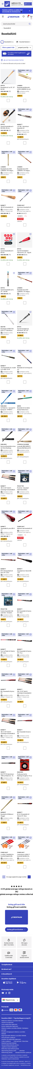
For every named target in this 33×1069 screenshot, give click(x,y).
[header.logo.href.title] (13, 17)
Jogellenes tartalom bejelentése (9, 1047)
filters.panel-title (8, 47)
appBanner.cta (28, 4)
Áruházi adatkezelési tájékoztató (9, 1026)
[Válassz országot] (10, 1000)
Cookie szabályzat (6, 1041)
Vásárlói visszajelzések (7, 1022)
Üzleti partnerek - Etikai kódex (21, 1041)
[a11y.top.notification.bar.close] (30, 11)
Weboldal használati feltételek (8, 1043)
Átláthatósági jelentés (6, 1052)
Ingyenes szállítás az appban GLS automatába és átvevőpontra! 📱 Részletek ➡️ (12, 11)
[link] (16, 929)
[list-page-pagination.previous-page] (3, 876)
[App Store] (8, 982)
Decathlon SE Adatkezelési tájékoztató (11, 1039)
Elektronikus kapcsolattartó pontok (10, 1048)
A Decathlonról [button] (6, 974)
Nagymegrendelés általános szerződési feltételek (13, 1035)
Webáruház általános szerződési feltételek (12, 1020)
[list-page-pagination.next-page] (29, 876)
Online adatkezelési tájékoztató (9, 1024)
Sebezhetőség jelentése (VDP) (8, 1050)
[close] (2, 3)
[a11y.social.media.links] (2, 993)
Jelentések (21, 1050)
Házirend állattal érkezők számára (10, 1045)
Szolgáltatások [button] (6, 964)
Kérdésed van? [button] (6, 969)
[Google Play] (22, 982)
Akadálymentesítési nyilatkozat (23, 1052)
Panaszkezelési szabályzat (8, 1037)
